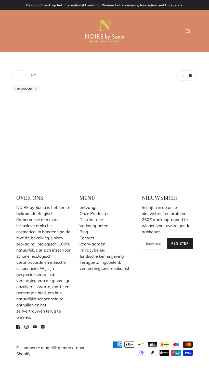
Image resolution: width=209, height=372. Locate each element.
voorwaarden (92, 243)
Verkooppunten (94, 225)
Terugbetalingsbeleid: (100, 262)
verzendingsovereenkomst (104, 268)
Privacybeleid (93, 250)
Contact (87, 237)
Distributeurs (92, 219)
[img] (18, 326)
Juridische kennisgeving (102, 256)
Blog (84, 231)
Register (180, 243)
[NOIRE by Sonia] (105, 30)
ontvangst (89, 207)
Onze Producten (95, 213)
